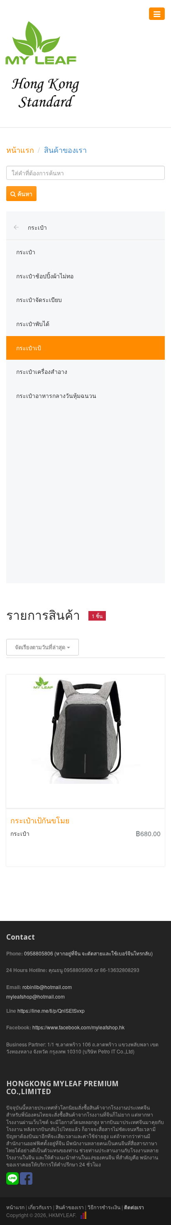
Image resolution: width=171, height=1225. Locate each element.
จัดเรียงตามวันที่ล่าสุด (41, 647)
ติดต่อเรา (134, 1207)
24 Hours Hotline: (26, 970)
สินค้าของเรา (70, 1206)
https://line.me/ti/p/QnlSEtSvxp (51, 1010)
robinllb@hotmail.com (47, 986)
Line (11, 1010)
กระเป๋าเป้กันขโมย (40, 820)
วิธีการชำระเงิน (104, 1206)
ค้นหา (24, 193)
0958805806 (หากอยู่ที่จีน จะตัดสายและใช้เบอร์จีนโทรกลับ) (88, 953)
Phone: (14, 953)
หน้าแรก (20, 149)
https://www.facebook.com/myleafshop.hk (78, 1027)
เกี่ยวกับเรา (40, 1206)
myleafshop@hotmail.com (35, 996)
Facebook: (18, 1027)
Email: (13, 987)
